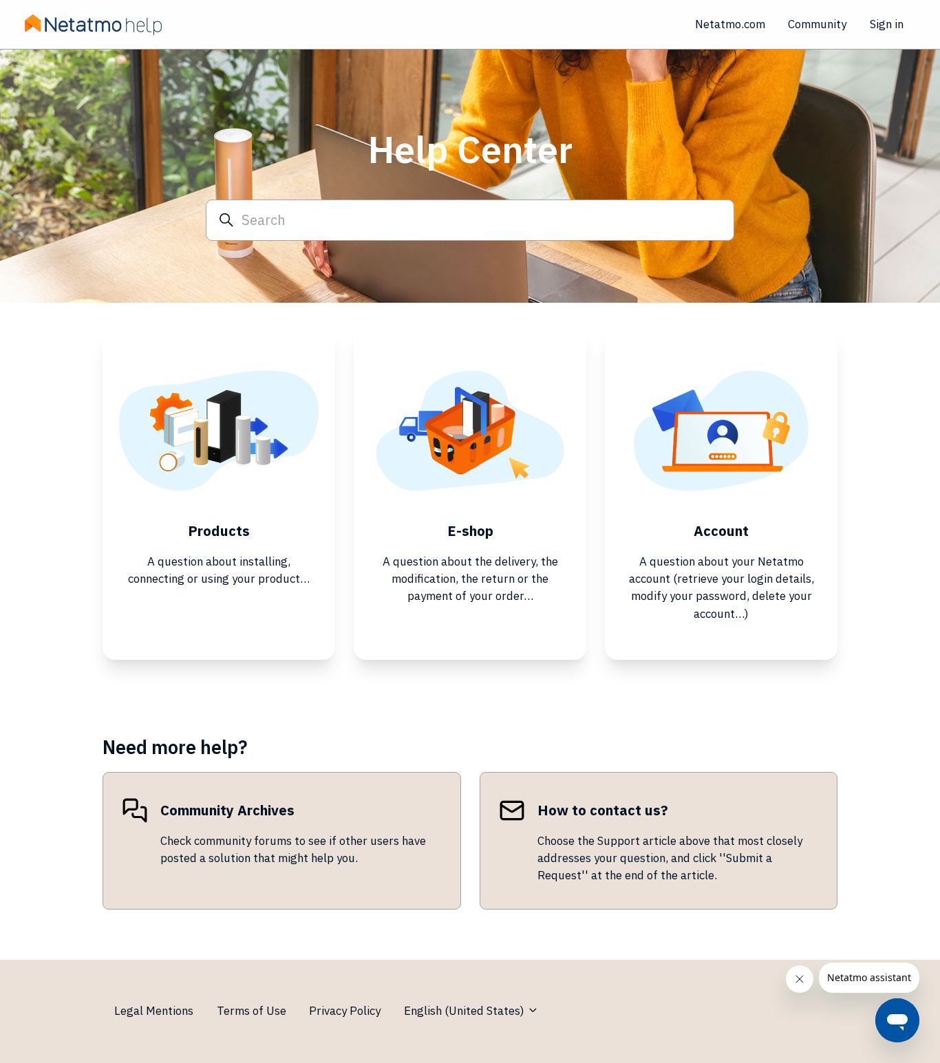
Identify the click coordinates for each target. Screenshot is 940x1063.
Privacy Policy (345, 1010)
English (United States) (465, 1010)
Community (817, 24)
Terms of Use (251, 1010)
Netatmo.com (730, 24)
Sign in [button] (887, 24)
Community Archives (227, 810)
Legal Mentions (153, 1010)
